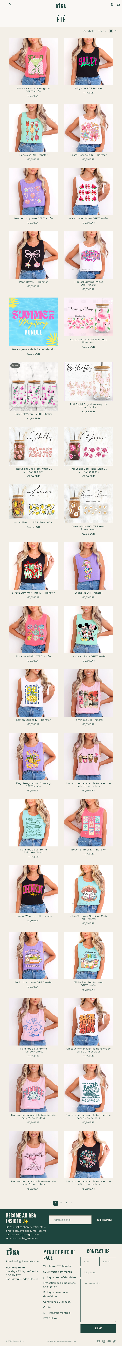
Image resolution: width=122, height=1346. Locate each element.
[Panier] (118, 4)
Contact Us (50, 1307)
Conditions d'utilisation (57, 1301)
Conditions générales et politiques (61, 1341)
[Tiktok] (114, 1341)
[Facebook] (98, 1341)
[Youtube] (109, 1341)
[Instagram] (104, 1341)
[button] (102, 31)
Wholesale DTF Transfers (57, 1266)
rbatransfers (18, 1341)
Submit (98, 1328)
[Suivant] (71, 1203)
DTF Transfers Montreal (57, 1312)
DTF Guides (50, 1318)
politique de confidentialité (59, 1277)
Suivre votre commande (57, 1271)
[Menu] (3, 4)
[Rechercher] (10, 4)
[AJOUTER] (53, 81)
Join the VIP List (104, 1219)
